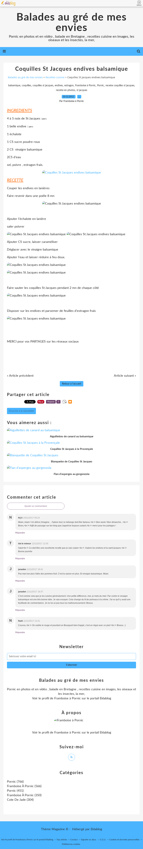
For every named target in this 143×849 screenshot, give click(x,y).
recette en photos (65, 90)
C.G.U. (103, 840)
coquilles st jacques (43, 85)
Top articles (62, 840)
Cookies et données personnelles (124, 840)
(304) (20, 799)
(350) (24, 795)
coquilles (26, 85)
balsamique (14, 85)
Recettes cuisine (55, 77)
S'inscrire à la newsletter (21, 411)
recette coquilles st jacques (120, 85)
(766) (15, 781)
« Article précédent (20, 375)
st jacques (82, 90)
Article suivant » (125, 375)
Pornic (100, 85)
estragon (69, 85)
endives (59, 85)
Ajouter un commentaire (35, 506)
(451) (15, 790)
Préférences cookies (71, 844)
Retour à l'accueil (71, 383)
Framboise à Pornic (85, 85)
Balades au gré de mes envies (71, 22)
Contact (74, 840)
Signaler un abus (89, 840)
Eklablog (96, 829)
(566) (24, 786)
